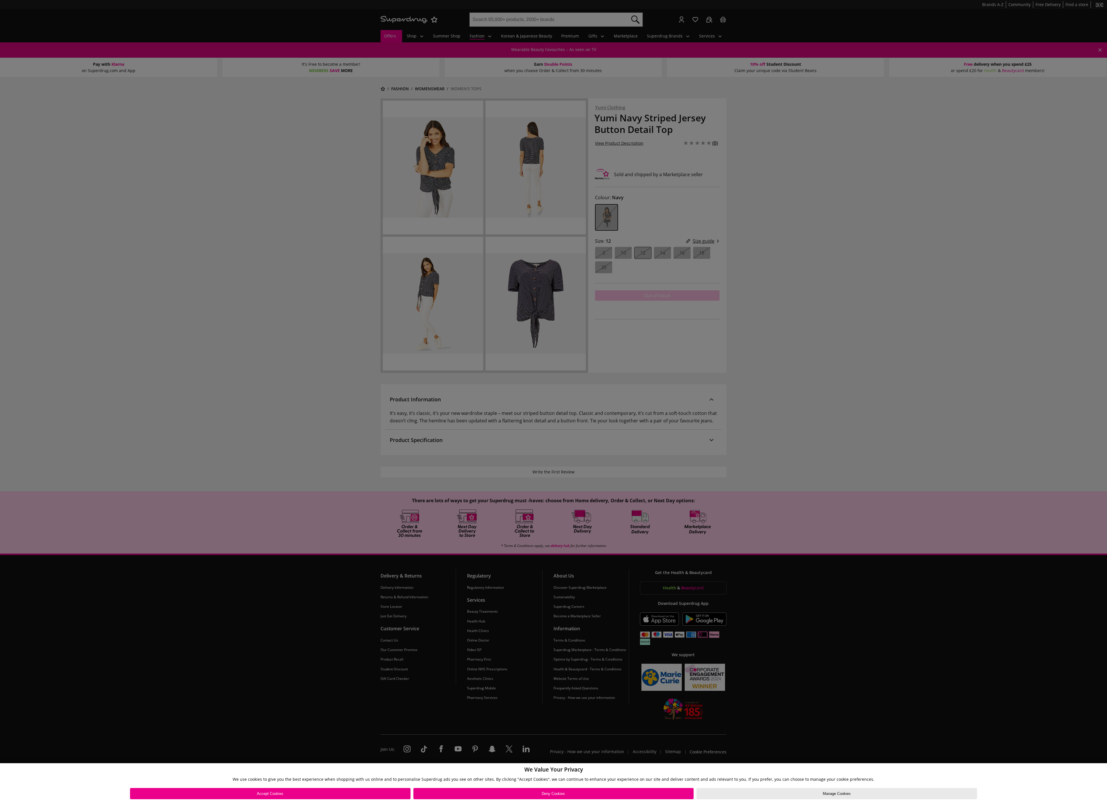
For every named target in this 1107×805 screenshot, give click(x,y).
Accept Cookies (270, 793)
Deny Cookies (553, 793)
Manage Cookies (837, 793)
